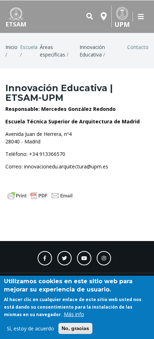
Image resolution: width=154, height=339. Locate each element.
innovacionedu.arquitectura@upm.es (66, 166)
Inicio (11, 47)
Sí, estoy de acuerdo (30, 328)
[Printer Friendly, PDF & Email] (40, 195)
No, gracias (75, 328)
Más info (74, 314)
